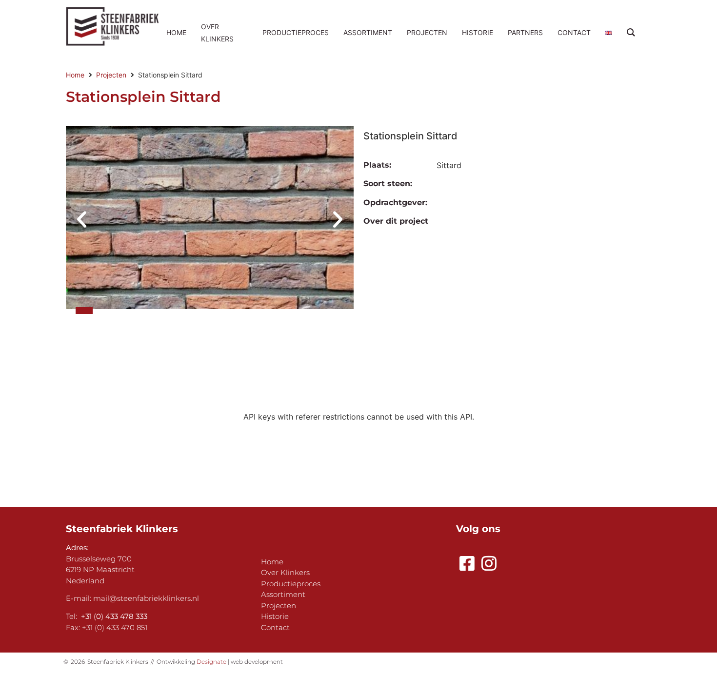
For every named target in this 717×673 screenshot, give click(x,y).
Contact (275, 627)
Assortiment (283, 594)
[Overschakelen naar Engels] (608, 32)
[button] (82, 219)
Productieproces (290, 583)
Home (75, 75)
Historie (275, 616)
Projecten (111, 75)
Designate (211, 661)
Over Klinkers (285, 572)
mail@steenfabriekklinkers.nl (146, 598)
